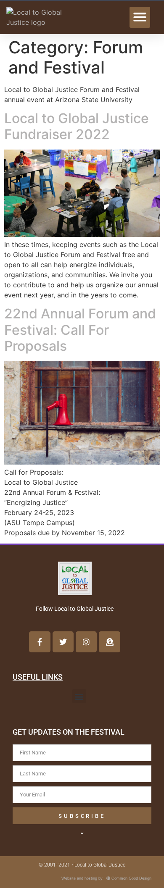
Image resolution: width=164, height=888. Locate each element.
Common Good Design (131, 878)
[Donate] (109, 641)
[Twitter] (63, 641)
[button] (140, 17)
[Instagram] (86, 641)
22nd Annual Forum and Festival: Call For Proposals (80, 329)
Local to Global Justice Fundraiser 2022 (76, 126)
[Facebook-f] (39, 641)
